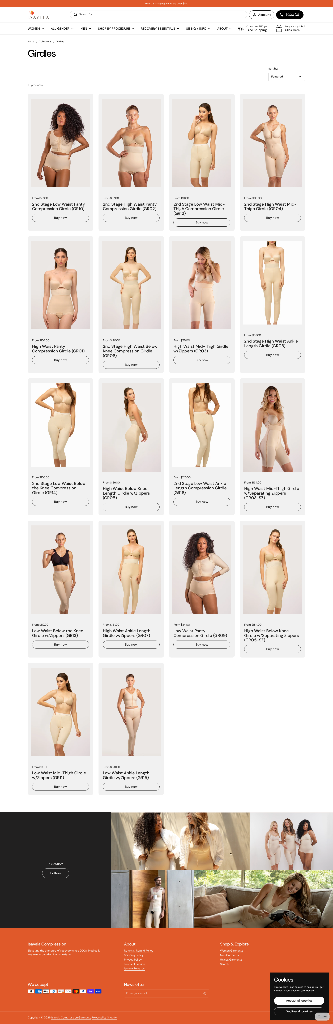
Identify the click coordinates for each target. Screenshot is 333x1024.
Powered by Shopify (104, 1017)
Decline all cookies (299, 1011)
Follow (55, 873)
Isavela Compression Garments (71, 1017)
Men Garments (229, 955)
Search (224, 964)
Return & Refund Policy (138, 950)
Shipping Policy (133, 955)
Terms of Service (134, 964)
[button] (290, 14)
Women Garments (231, 950)
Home (31, 41)
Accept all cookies (299, 1001)
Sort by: (273, 68)
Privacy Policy (133, 959)
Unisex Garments (231, 959)
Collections (45, 41)
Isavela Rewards (134, 968)
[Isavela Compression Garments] (38, 14)
